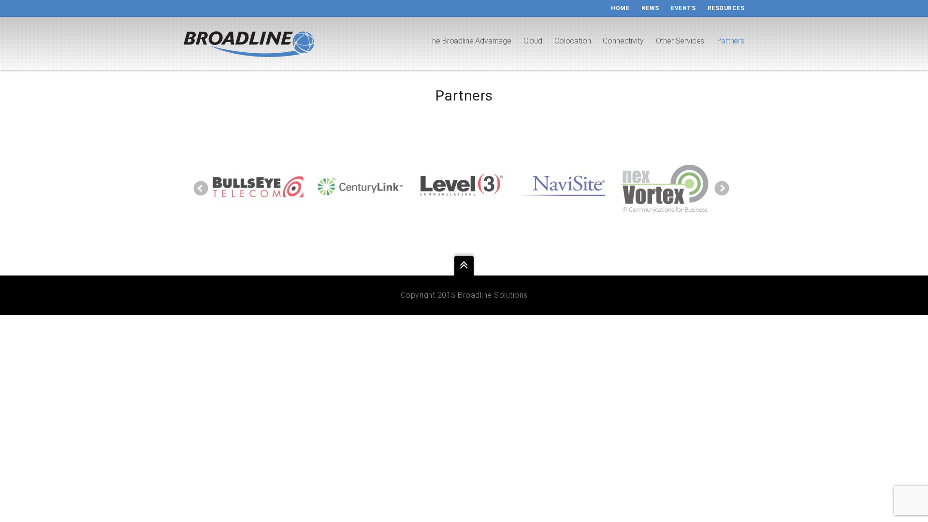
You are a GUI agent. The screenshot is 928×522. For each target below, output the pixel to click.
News (650, 8)
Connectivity (623, 40)
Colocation (572, 40)
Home (620, 8)
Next (722, 188)
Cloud (532, 40)
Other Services (680, 40)
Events (683, 8)
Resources (726, 8)
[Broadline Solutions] (249, 45)
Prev (201, 188)
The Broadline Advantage (469, 40)
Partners (730, 40)
